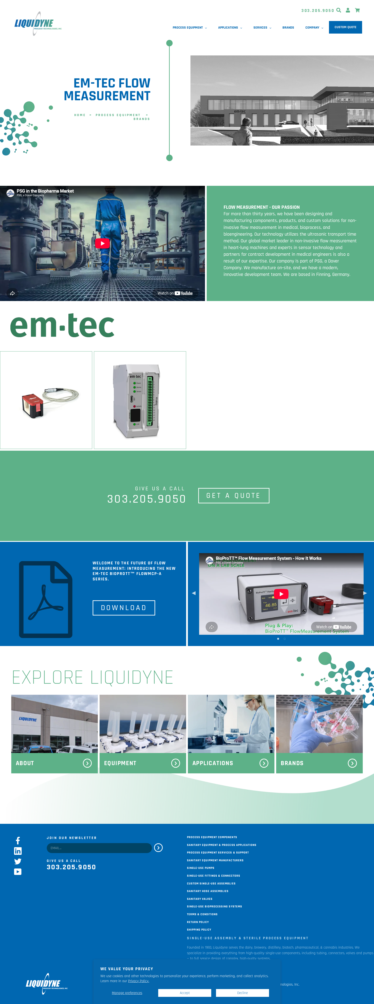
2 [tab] (284, 638)
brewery (260, 947)
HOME (80, 115)
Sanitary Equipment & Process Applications (221, 844)
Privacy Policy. (138, 981)
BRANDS (142, 118)
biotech (287, 947)
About (25, 763)
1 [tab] (278, 638)
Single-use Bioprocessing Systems (214, 906)
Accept (185, 993)
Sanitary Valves (200, 898)
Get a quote (233, 495)
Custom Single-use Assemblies (211, 883)
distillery (274, 947)
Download (124, 608)
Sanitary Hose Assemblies (208, 891)
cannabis (330, 947)
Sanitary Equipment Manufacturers (215, 860)
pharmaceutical (307, 947)
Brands (292, 763)
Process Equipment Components (212, 837)
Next (365, 594)
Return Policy (198, 922)
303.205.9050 (318, 10)
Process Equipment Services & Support (218, 852)
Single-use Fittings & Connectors (213, 875)
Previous (194, 594)
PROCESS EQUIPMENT (118, 115)
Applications (213, 763)
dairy (249, 947)
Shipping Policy (199, 929)
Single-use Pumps (200, 867)
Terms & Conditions (202, 914)
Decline (242, 993)
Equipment (120, 763)
